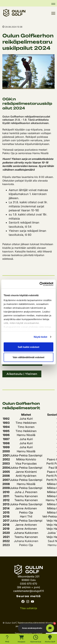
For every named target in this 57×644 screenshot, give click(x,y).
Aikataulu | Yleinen (21, 373)
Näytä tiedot (40, 336)
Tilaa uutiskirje (28, 608)
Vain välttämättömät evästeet (28, 357)
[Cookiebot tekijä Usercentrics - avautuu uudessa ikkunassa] (40, 284)
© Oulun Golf (9, 622)
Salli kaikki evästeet (28, 346)
